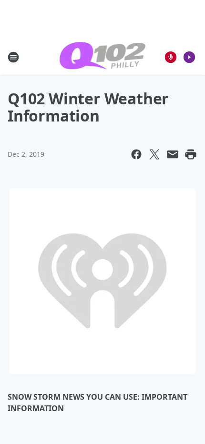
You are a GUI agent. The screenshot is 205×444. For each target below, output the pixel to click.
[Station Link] (102, 57)
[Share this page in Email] (172, 154)
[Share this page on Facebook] (136, 154)
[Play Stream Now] (189, 57)
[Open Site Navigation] (13, 57)
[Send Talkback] (170, 57)
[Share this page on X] (154, 154)
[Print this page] (190, 154)
